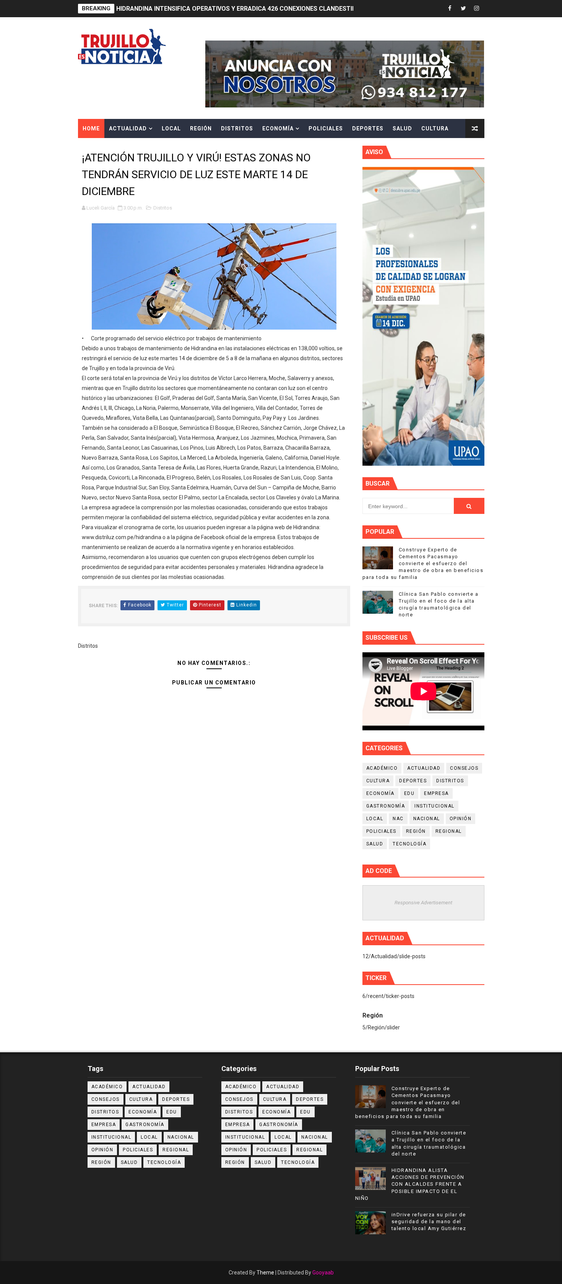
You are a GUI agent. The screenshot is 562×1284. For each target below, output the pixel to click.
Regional (448, 831)
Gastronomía (385, 806)
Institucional (434, 806)
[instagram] (476, 8)
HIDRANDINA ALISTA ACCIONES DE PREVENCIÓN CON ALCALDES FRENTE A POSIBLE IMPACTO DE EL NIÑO (410, 1184)
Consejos (464, 768)
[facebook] (450, 8)
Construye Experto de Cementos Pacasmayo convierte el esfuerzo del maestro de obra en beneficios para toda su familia (423, 563)
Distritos (237, 128)
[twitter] (463, 8)
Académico (382, 768)
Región (201, 128)
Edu (409, 793)
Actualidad (128, 128)
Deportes (367, 128)
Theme (265, 1272)
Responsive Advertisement (423, 902)
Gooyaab (323, 1272)
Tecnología (409, 844)
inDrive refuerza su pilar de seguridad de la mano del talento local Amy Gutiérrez (428, 1221)
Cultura (434, 128)
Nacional (426, 818)
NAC (398, 818)
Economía (278, 128)
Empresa (436, 793)
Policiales (326, 128)
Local (171, 128)
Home (91, 128)
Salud (402, 128)
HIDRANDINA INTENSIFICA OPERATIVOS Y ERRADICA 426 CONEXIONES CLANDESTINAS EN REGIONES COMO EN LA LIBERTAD (294, 8)
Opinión (461, 818)
